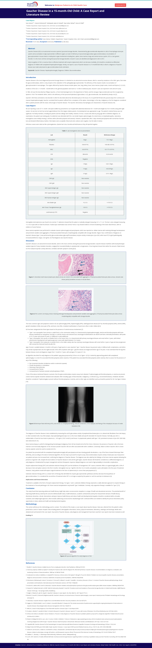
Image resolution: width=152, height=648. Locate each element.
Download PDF (120, 5)
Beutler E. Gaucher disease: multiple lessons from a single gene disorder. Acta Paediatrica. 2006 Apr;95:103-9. (56, 567)
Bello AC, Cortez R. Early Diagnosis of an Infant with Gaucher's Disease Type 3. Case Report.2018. (53, 608)
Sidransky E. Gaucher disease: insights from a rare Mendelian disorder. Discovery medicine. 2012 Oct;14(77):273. (57, 600)
